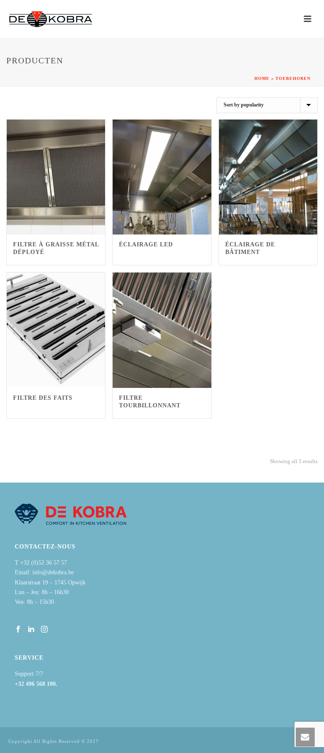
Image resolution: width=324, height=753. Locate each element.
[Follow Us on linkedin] (31, 630)
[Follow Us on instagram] (44, 630)
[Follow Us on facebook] (18, 630)
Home (262, 78)
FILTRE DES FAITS (43, 398)
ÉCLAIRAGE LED (146, 244)
